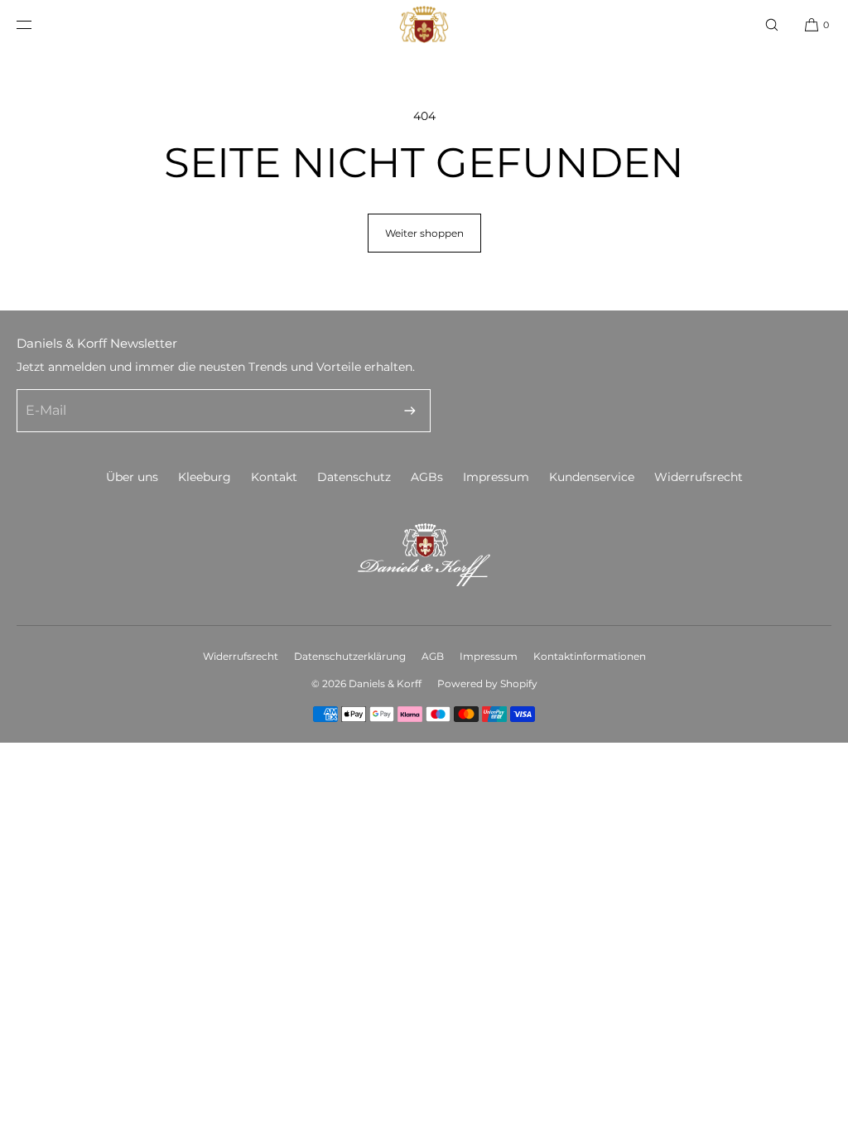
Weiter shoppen (424, 233)
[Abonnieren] (410, 410)
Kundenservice (591, 476)
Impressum (496, 476)
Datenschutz (354, 476)
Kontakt (274, 476)
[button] (772, 24)
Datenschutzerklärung (350, 656)
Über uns (132, 476)
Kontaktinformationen (589, 656)
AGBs (427, 476)
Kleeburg (204, 476)
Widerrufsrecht (698, 476)
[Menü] (37, 24)
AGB (433, 656)
